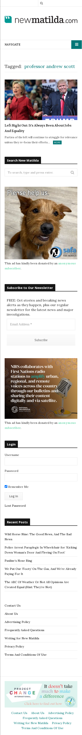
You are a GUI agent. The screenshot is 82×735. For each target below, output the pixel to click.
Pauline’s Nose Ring (18, 561)
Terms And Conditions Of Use (26, 655)
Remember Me (18, 487)
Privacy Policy (14, 646)
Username (12, 455)
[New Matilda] (41, 20)
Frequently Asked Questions (24, 630)
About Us (11, 614)
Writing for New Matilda (22, 638)
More (57, 142)
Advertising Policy (17, 622)
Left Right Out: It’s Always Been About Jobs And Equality (38, 128)
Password (11, 471)
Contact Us (13, 605)
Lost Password (15, 506)
